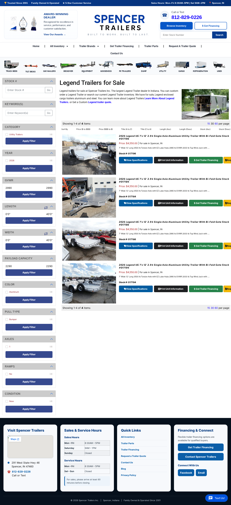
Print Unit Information (172, 160)
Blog (123, 468)
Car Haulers (49, 71)
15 (208, 123)
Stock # (11, 81)
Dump (143, 71)
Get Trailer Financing (122, 46)
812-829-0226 (186, 17)
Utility (162, 71)
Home (36, 46)
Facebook (186, 472)
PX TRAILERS (125, 71)
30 (212, 307)
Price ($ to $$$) (83, 129)
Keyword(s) (14, 104)
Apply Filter (29, 140)
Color (10, 284)
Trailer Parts (151, 46)
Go (48, 90)
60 (216, 123)
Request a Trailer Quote (133, 456)
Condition (12, 393)
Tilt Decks (30, 71)
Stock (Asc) (205, 129)
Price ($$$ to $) (106, 129)
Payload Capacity (19, 258)
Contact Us (116, 53)
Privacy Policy (128, 475)
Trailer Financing (130, 449)
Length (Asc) (165, 129)
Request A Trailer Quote (182, 46)
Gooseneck (106, 71)
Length (10, 206)
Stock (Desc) (224, 129)
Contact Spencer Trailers (200, 456)
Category (12, 127)
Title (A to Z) (126, 129)
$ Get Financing (210, 25)
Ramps (10, 366)
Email (201, 472)
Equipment (87, 71)
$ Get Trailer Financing (206, 160)
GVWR (9, 180)
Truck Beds (11, 71)
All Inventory (57, 46)
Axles (9, 339)
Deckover (68, 71)
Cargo (182, 71)
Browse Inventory (176, 25)
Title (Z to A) (145, 129)
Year (9, 153)
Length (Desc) (185, 129)
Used (219, 71)
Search (219, 35)
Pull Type (12, 311)
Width (9, 232)
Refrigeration (200, 71)
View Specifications (137, 160)
